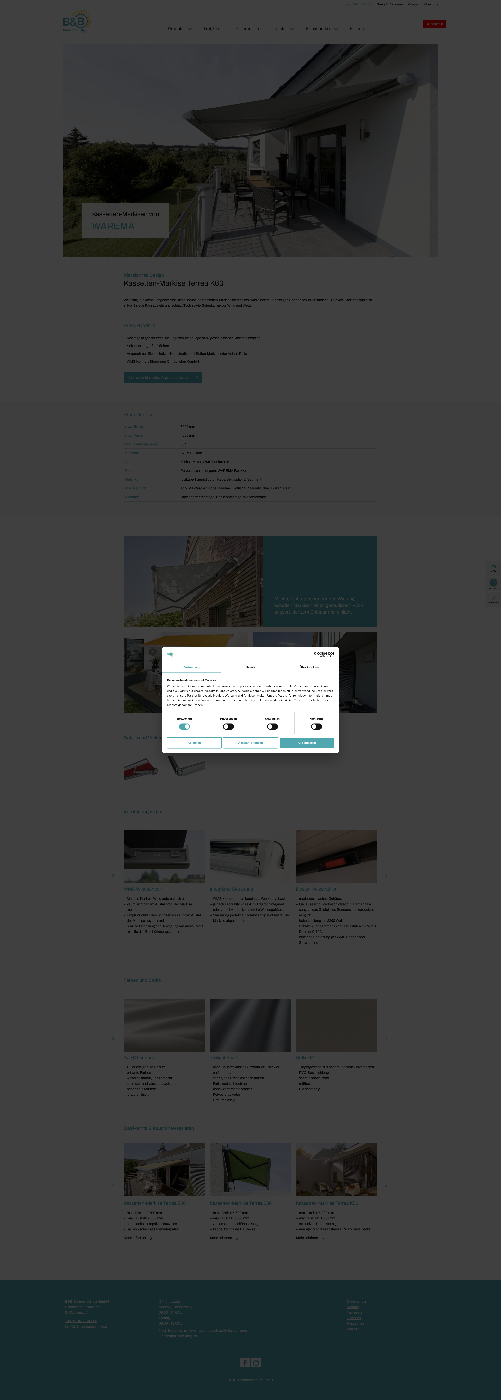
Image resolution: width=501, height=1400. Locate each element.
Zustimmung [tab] (192, 667)
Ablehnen (194, 743)
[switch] (228, 726)
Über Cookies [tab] (309, 667)
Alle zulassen (307, 743)
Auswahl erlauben (250, 743)
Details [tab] (250, 667)
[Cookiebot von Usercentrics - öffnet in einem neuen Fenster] (317, 654)
